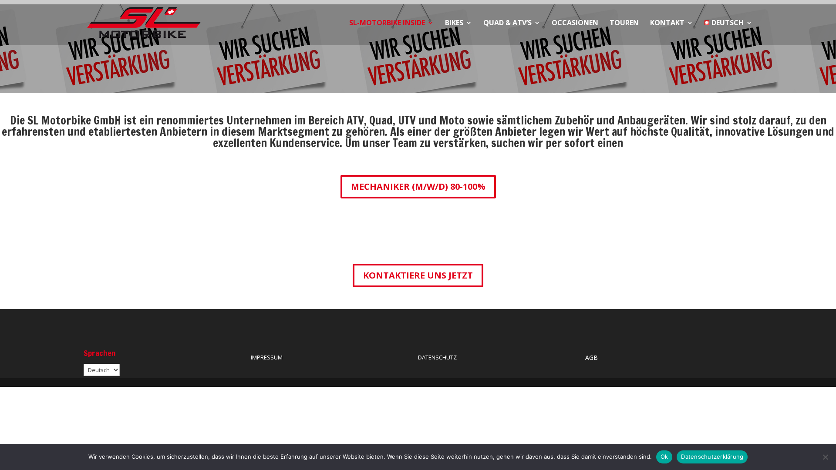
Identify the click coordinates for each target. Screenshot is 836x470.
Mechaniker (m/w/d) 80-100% (418, 186)
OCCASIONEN (575, 23)
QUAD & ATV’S (507, 23)
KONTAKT (667, 23)
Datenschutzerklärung (712, 456)
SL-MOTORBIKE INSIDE (387, 23)
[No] (825, 457)
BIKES (454, 23)
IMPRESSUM (267, 357)
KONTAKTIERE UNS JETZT (418, 275)
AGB (591, 357)
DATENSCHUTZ (437, 357)
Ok (664, 456)
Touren (624, 23)
